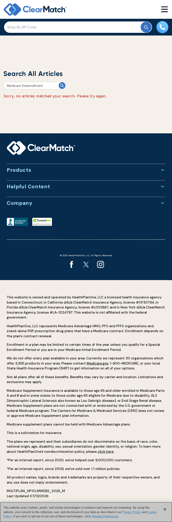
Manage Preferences (105, 516)
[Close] (165, 509)
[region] (86, 512)
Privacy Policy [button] (131, 512)
